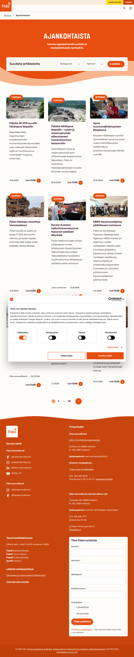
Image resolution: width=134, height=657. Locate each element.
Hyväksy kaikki (105, 356)
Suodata (115, 64)
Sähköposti (76, 575)
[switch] (52, 338)
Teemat (91, 64)
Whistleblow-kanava (65, 652)
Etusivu (7, 16)
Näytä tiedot (113, 347)
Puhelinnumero (78, 589)
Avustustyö (82, 614)
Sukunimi (75, 561)
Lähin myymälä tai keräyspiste (84, 440)
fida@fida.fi (75, 530)
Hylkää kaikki (66, 356)
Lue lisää (31, 180)
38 (69, 401)
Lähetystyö (82, 607)
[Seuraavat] (79, 401)
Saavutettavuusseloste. (78, 649)
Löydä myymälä (114, 2)
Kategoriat (66, 64)
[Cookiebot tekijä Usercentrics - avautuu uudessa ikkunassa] (112, 299)
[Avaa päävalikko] (130, 8)
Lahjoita (128, 2)
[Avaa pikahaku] (124, 8)
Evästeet (48, 649)
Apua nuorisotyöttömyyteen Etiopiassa (107, 127)
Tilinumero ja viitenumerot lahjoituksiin (26, 575)
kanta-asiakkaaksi (83, 630)
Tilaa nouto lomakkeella (81, 470)
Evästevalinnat (59, 649)
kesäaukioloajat (104, 479)
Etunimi (74, 547)
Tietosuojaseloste (35, 649)
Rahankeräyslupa (97, 649)
